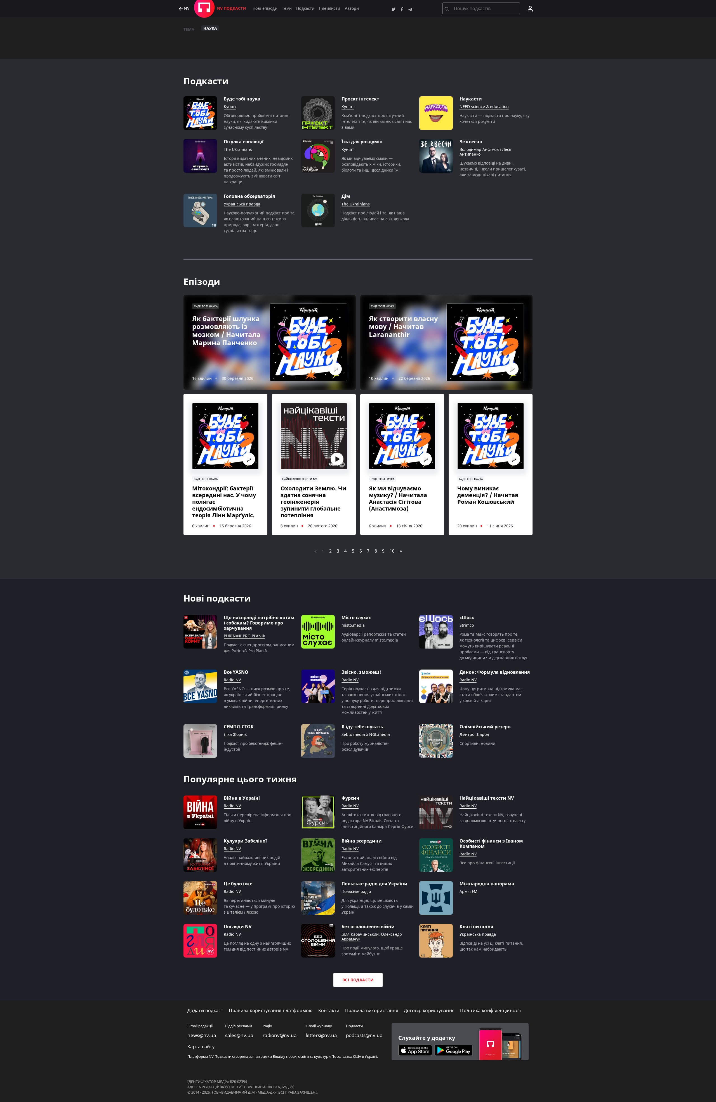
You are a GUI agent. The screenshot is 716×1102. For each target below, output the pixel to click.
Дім (345, 196)
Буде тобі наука (242, 99)
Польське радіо (356, 891)
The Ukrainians (238, 149)
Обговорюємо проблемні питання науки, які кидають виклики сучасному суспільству (256, 121)
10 (392, 551)
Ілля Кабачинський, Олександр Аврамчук (371, 937)
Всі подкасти (358, 979)
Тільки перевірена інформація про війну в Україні (257, 817)
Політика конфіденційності (490, 1011)
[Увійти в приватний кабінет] (530, 8)
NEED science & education (484, 106)
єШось (467, 617)
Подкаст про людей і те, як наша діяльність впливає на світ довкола (375, 215)
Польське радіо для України (374, 883)
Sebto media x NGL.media (365, 734)
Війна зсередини (361, 841)
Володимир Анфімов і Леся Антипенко (485, 152)
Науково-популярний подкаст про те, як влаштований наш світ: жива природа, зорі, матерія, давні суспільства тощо (260, 221)
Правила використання (371, 1011)
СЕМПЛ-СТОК (239, 726)
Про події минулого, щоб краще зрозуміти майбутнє (372, 950)
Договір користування (429, 1011)
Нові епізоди (265, 8)
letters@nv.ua (321, 1035)
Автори (352, 8)
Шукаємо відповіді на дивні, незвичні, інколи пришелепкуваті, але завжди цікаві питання (493, 168)
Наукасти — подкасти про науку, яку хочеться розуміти (494, 118)
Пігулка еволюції (243, 141)
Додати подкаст (205, 1011)
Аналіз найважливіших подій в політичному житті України (252, 860)
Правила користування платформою (270, 1011)
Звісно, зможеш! (361, 672)
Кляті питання (476, 926)
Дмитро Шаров (474, 734)
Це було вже (238, 883)
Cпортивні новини (477, 743)
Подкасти (305, 8)
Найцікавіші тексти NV (487, 798)
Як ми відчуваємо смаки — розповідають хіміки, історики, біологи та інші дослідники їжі (371, 164)
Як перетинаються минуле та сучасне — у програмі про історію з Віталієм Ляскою (259, 906)
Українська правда (242, 204)
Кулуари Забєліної (245, 841)
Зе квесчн (471, 141)
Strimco (467, 625)
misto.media (353, 625)
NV (186, 8)
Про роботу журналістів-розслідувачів (365, 746)
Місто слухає (356, 617)
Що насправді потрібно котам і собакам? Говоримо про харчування (259, 623)
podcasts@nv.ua (364, 1035)
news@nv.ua (201, 1035)
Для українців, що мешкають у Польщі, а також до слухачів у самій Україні (377, 906)
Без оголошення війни (368, 926)
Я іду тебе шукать (362, 726)
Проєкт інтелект (360, 99)
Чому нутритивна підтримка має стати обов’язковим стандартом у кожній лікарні (491, 694)
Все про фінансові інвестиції (487, 862)
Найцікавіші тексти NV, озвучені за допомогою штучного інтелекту (493, 817)
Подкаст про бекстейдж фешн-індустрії (253, 746)
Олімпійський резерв (485, 726)
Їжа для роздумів (361, 141)
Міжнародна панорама (487, 883)
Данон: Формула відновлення (495, 672)
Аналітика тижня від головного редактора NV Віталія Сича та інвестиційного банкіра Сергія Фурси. (377, 820)
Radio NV (232, 680)
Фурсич (350, 798)
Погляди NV (237, 926)
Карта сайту (201, 1047)
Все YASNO (236, 672)
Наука (210, 28)
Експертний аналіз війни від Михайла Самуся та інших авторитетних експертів (369, 863)
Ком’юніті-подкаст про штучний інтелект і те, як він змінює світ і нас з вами (376, 121)
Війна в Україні (242, 798)
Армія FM (468, 891)
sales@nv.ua (239, 1035)
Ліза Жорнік (235, 734)
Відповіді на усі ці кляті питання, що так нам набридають (491, 946)
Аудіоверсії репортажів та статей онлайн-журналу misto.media (373, 637)
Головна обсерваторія (249, 196)
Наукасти (471, 99)
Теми (287, 8)
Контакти (329, 1011)
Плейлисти (329, 8)
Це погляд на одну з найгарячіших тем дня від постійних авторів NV (257, 946)
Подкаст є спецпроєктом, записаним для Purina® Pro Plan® (259, 647)
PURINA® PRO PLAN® (244, 636)
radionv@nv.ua (280, 1035)
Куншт (230, 106)
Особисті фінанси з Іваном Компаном (491, 843)
